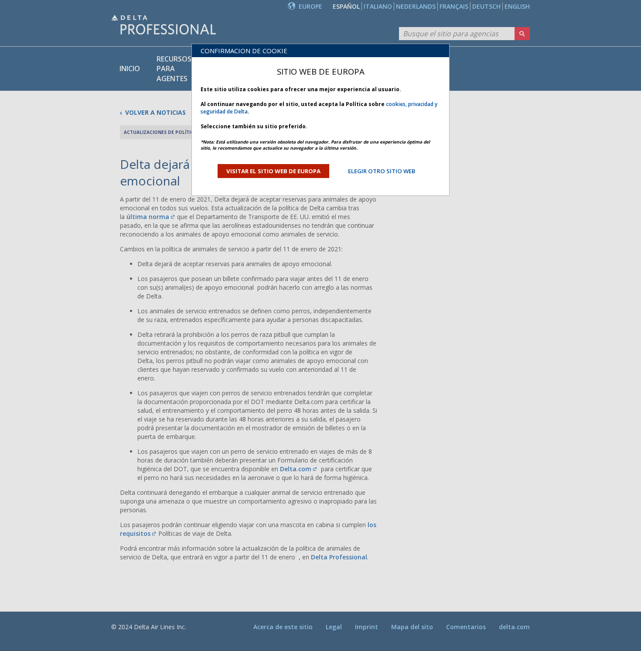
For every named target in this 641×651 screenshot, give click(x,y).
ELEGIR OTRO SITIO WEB (381, 171)
